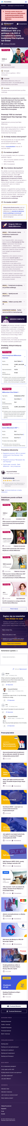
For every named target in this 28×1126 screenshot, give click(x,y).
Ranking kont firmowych (7, 1056)
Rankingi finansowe (6, 1021)
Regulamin (3, 1108)
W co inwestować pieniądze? (8, 1066)
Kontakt (3, 1113)
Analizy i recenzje (5, 1024)
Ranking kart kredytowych (8, 1053)
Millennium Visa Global (10, 392)
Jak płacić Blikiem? (6, 1078)
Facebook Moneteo (15, 1006)
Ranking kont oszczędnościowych (10, 1047)
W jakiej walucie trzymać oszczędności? (11, 1072)
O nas (2, 1111)
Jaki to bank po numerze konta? (9, 1095)
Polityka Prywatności (6, 1106)
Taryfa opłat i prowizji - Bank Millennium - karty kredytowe (11, 465)
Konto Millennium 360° (10, 428)
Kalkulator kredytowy (6, 1091)
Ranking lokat (4, 1044)
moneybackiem (10, 146)
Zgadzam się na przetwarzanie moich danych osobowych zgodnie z (13, 639)
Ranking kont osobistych (7, 1050)
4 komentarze (23, 24)
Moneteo (3, 5)
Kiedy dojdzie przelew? (7, 1098)
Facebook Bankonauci (15, 1011)
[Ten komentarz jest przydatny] (3, 685)
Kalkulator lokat (5, 1088)
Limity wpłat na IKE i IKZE (7, 1069)
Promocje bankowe (6, 1030)
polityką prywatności (18, 639)
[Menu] (26, 2)
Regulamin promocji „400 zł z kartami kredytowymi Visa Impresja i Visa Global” (14, 455)
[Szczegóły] (22, 361)
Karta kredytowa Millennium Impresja (11, 357)
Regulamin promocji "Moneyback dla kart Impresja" (14, 460)
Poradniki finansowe (6, 1027)
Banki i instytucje (5, 1033)
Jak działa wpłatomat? (7, 1075)
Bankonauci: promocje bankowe (16, 5)
